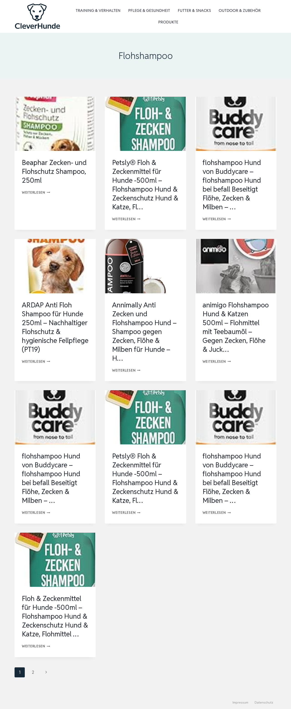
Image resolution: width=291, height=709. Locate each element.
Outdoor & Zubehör (240, 10)
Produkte (168, 22)
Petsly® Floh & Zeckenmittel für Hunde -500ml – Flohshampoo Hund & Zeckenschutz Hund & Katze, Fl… (145, 184)
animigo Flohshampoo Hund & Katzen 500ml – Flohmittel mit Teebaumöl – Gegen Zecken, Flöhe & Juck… (236, 327)
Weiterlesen (36, 192)
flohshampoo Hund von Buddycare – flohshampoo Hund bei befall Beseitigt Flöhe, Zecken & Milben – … (232, 184)
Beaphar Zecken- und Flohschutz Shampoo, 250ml (54, 171)
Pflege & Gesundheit (149, 10)
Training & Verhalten (98, 10)
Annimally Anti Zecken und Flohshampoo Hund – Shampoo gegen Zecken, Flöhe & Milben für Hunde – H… (144, 332)
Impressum (240, 702)
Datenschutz (264, 702)
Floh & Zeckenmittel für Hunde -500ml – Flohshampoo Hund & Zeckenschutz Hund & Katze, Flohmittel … (55, 616)
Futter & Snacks (194, 10)
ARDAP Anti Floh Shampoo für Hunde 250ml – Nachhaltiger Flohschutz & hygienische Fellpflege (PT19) (55, 327)
